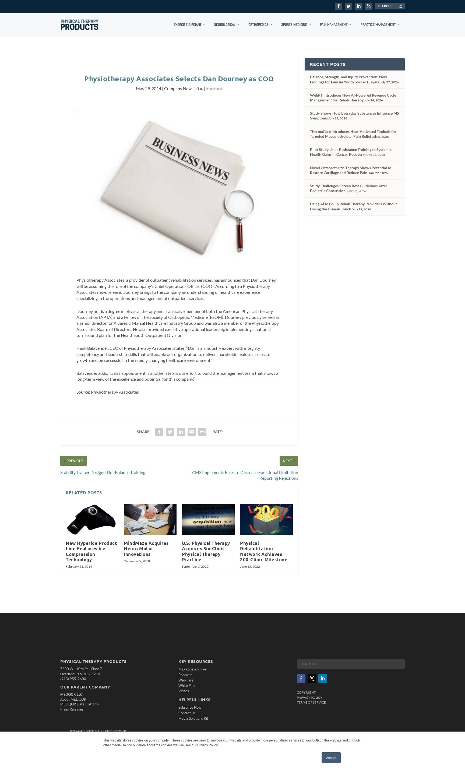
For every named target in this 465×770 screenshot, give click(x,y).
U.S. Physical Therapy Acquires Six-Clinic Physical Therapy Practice (206, 551)
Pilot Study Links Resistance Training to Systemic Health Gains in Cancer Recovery (351, 152)
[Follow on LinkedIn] (322, 678)
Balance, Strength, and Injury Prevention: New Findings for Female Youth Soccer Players (348, 79)
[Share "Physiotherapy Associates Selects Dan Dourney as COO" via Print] (202, 431)
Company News (178, 88)
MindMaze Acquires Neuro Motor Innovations (146, 548)
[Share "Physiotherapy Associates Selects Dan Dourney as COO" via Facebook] (159, 431)
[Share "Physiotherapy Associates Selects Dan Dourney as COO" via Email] (191, 431)
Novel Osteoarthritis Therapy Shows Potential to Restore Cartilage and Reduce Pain (350, 170)
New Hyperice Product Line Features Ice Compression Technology (91, 551)
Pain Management (334, 24)
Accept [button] (331, 757)
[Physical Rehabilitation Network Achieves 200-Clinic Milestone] (266, 519)
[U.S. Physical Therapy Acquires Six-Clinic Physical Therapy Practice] (208, 519)
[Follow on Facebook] (301, 678)
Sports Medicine (294, 24)
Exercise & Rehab (187, 24)
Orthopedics (258, 24)
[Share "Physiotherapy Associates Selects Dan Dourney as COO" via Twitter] (170, 431)
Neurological (224, 24)
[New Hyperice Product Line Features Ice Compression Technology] (92, 519)
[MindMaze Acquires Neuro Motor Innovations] (150, 519)
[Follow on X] (312, 678)
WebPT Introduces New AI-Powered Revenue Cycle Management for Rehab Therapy (353, 97)
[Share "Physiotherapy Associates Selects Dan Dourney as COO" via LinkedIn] (180, 431)
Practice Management (378, 24)
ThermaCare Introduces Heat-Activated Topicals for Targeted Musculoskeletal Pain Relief (353, 134)
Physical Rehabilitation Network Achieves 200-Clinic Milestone (263, 551)
